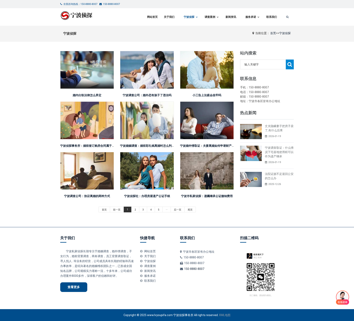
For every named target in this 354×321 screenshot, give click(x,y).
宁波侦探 (189, 16)
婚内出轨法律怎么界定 (87, 95)
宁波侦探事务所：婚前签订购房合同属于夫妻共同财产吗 (96, 145)
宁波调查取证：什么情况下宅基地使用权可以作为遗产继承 (279, 152)
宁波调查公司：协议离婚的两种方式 (87, 196)
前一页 (116, 209)
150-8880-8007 (194, 268)
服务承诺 (250, 16)
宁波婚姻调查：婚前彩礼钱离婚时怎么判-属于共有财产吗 (156, 145)
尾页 (190, 209)
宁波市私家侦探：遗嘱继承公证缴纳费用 (207, 196)
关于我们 (169, 16)
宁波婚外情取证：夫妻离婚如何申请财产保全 (208, 145)
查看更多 (74, 287)
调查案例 (210, 16)
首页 (273, 33)
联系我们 (271, 16)
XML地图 (224, 315)
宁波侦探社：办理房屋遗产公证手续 (147, 196)
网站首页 (152, 16)
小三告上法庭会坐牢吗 (207, 95)
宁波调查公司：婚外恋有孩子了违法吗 (147, 95)
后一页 (177, 209)
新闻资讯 (231, 16)
